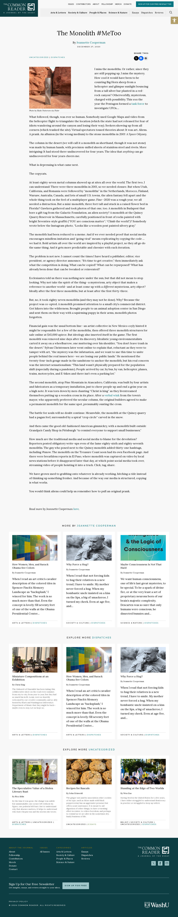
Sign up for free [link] (76, 886)
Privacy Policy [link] (18, 901)
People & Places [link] (97, 12)
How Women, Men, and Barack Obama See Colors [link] (30, 566)
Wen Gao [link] (127, 793)
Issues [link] (71, 4)
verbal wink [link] (111, 395)
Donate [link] (128, 4)
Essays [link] (135, 12)
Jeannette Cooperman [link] (90, 42)
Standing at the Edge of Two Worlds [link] (142, 788)
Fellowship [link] (107, 4)
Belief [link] (124, 822)
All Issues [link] (45, 851)
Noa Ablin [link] (19, 796)
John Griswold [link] (76, 793)
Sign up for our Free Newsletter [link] (154, 4)
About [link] (96, 4)
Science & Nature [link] (118, 12)
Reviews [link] (159, 12)
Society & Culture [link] (77, 12)
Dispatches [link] (147, 12)
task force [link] (137, 103)
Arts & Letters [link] (58, 12)
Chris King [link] (20, 684)
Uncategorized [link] (39, 57)
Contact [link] (13, 869)
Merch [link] (118, 4)
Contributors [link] (83, 4)
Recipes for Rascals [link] (78, 788)
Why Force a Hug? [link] (77, 564)
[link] (174, 20)
